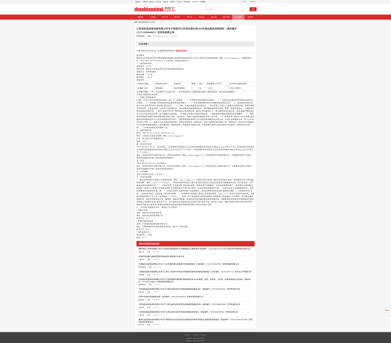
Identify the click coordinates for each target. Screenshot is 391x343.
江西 (148, 36)
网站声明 (195, 335)
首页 (135, 22)
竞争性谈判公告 (143, 22)
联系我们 (203, 335)
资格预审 (202, 1)
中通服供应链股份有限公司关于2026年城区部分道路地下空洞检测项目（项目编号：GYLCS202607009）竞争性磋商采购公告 (188, 264)
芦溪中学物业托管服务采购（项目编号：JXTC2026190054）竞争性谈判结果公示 (170, 297)
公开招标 (144, 1)
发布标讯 (187, 335)
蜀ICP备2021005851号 (199, 340)
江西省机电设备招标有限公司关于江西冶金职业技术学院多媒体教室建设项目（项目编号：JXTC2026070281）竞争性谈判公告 (189, 289)
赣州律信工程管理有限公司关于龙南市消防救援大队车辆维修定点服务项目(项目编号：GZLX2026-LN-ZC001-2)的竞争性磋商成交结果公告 (194, 249)
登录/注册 (252, 1)
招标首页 (137, 1)
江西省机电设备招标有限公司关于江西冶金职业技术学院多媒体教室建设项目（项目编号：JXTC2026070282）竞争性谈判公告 (189, 304)
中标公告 (165, 1)
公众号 (244, 1)
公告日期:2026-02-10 (160, 36)
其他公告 (172, 1)
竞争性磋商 (187, 1)
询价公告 (151, 1)
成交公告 (179, 1)
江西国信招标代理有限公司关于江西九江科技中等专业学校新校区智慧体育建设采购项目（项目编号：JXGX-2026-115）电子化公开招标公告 (195, 272)
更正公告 (158, 1)
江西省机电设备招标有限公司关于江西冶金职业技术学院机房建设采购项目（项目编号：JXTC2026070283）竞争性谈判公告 (188, 312)
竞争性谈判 (195, 1)
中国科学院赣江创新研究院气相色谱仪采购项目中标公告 (161, 256)
